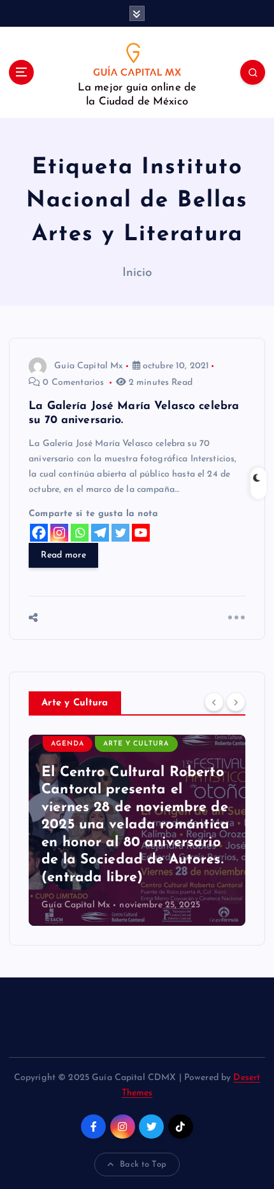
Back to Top (143, 1164)
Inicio (137, 273)
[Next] (235, 702)
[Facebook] (39, 533)
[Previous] (214, 702)
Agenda (67, 743)
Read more (63, 555)
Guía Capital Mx (88, 366)
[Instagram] (59, 533)
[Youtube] (141, 533)
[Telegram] (100, 533)
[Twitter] (120, 533)
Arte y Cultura (136, 743)
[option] (137, 830)
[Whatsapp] (80, 533)
